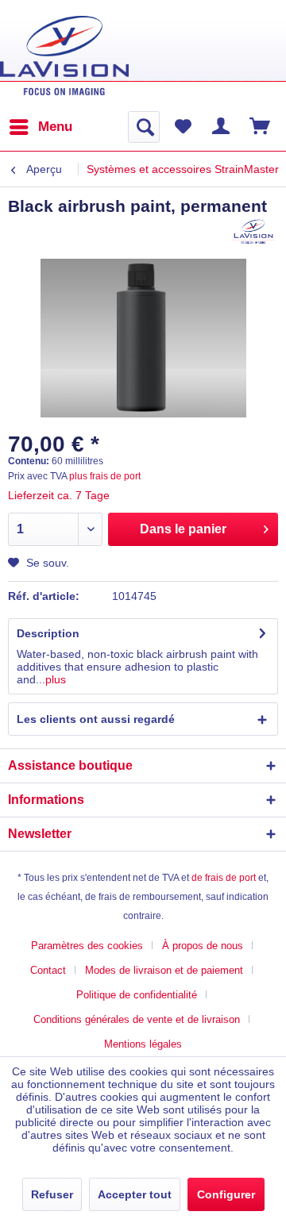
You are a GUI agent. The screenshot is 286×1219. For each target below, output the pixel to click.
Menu (55, 126)
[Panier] (260, 127)
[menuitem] (40, 127)
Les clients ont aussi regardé (96, 719)
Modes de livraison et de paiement (164, 970)
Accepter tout (135, 1194)
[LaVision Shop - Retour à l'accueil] (64, 55)
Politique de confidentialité (136, 995)
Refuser (52, 1194)
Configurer (226, 1194)
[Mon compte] (222, 127)
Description (48, 633)
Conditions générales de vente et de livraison (136, 1019)
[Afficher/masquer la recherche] (144, 127)
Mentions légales (143, 1044)
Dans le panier (183, 529)
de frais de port (223, 877)
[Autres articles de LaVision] (254, 231)
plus (55, 679)
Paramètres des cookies (87, 946)
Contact (48, 970)
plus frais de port (105, 476)
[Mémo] (183, 127)
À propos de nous (202, 946)
